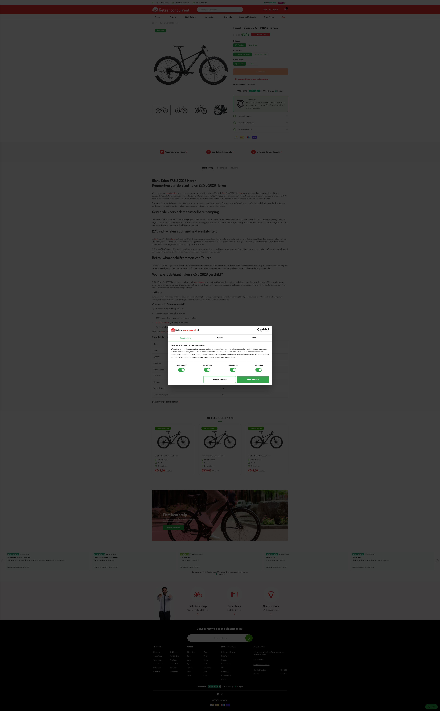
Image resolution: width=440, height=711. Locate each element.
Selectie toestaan (220, 379)
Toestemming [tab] (185, 338)
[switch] (207, 370)
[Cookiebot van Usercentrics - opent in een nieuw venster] (259, 330)
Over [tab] (254, 338)
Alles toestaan (252, 379)
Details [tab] (220, 338)
